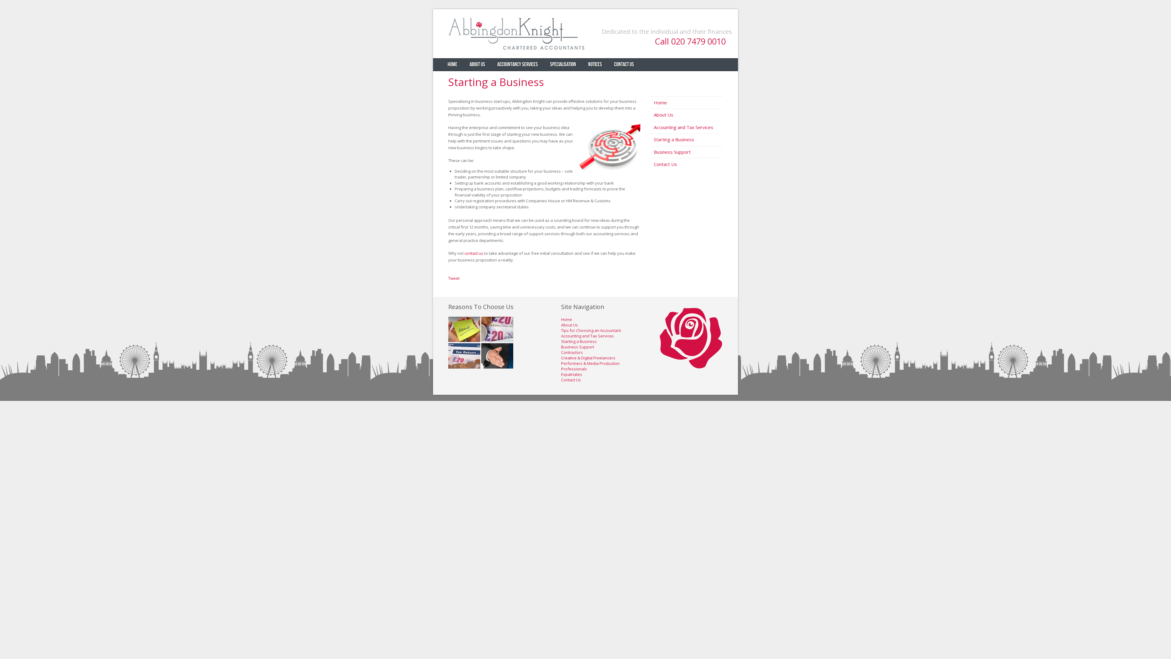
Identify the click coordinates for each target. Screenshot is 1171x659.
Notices (595, 64)
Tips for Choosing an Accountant (591, 330)
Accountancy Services (517, 64)
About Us (477, 64)
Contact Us (624, 64)
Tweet (454, 278)
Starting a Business (496, 82)
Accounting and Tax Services (683, 127)
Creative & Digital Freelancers (588, 358)
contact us (473, 253)
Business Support (672, 152)
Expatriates (571, 374)
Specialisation (563, 64)
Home (452, 64)
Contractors (572, 352)
